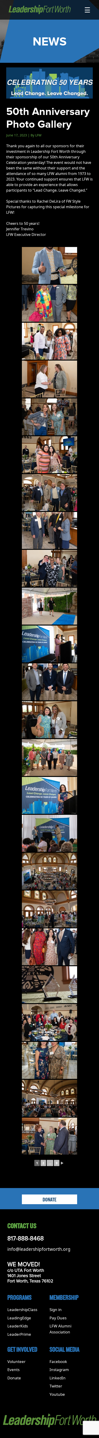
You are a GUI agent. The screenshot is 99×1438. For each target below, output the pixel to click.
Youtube (57, 1394)
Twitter (56, 1386)
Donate (49, 1200)
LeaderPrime (19, 1334)
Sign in (56, 1309)
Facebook (58, 1361)
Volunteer (16, 1361)
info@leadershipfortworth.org (38, 1249)
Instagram (59, 1369)
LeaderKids (17, 1326)
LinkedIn (58, 1378)
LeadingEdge (19, 1318)
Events (13, 1369)
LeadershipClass (22, 1309)
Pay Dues (58, 1318)
